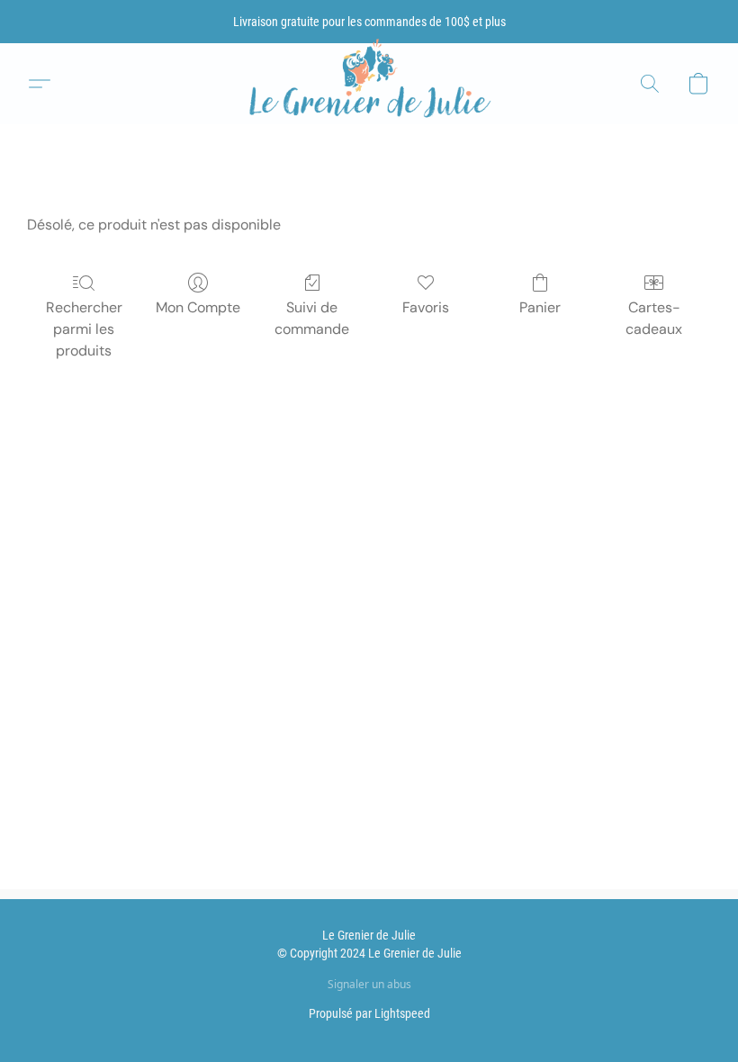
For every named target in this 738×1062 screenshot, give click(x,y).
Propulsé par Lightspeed (369, 1013)
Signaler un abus (369, 984)
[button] (369, 84)
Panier (540, 307)
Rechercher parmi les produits (84, 329)
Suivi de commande (311, 318)
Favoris (425, 307)
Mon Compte (198, 307)
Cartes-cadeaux (654, 318)
